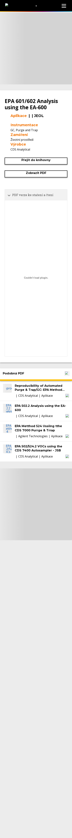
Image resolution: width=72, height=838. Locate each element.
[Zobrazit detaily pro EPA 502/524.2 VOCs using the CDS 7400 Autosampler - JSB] (67, 456)
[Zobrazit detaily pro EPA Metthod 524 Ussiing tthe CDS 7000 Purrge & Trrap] (67, 436)
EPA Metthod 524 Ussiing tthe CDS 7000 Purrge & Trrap (38, 428)
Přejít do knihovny (36, 160)
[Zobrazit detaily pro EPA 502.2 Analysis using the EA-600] (67, 416)
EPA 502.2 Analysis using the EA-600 (40, 408)
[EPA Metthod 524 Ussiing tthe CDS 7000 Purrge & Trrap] (7, 431)
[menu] (64, 6)
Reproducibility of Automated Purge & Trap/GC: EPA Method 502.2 (38, 388)
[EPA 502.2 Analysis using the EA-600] (7, 411)
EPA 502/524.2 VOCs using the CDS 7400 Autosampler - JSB (38, 448)
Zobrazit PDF (36, 173)
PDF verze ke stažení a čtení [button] (32, 195)
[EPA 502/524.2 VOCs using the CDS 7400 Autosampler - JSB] (7, 451)
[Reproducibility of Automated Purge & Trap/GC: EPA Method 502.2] (7, 391)
